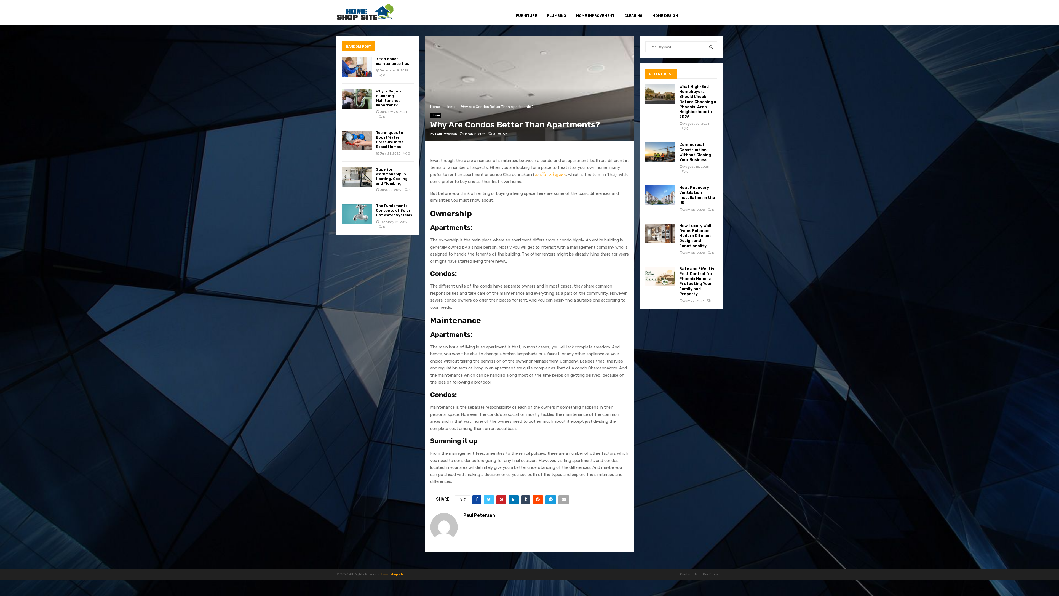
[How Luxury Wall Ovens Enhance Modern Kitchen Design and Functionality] (660, 233)
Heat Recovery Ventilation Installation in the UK (697, 195)
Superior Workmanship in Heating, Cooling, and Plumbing (392, 176)
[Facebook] (693, 12)
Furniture (526, 16)
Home (436, 115)
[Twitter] (699, 12)
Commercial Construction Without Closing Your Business (695, 152)
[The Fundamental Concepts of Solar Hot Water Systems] (357, 213)
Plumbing (556, 16)
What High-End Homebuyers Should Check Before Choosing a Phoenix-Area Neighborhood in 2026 (697, 101)
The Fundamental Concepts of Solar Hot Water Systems (394, 210)
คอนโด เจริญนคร (550, 174)
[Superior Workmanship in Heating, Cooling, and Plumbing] (357, 177)
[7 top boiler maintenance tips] (357, 67)
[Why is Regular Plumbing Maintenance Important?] (357, 99)
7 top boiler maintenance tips (392, 61)
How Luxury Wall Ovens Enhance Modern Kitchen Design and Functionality (695, 235)
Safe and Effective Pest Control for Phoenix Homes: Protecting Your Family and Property (698, 281)
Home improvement (595, 16)
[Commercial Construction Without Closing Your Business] (660, 152)
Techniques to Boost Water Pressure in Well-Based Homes (392, 140)
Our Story (710, 574)
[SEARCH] (711, 46)
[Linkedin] (712, 12)
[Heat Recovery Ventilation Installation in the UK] (660, 195)
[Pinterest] (706, 12)
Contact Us (689, 574)
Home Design (665, 16)
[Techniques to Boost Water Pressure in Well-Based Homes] (357, 140)
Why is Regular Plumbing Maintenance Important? (389, 98)
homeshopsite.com (396, 574)
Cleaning (633, 16)
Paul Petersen (446, 134)
